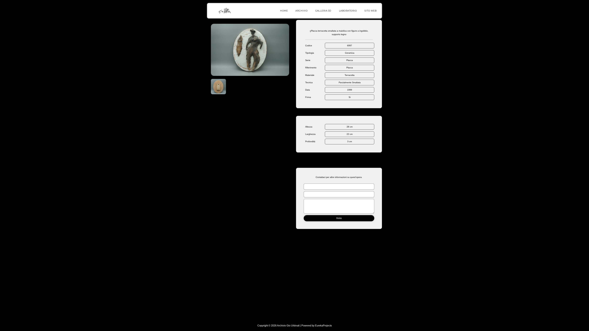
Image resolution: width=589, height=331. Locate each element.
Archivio (301, 10)
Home (284, 10)
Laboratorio (348, 10)
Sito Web (370, 10)
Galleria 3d (323, 10)
